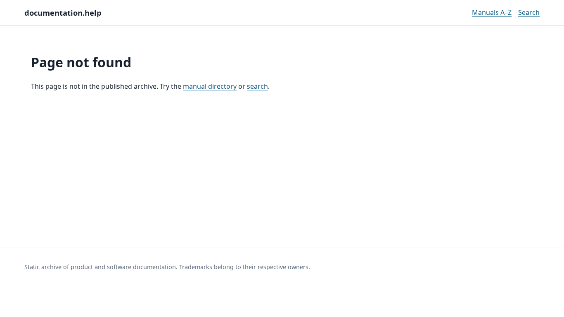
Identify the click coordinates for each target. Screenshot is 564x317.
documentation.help (63, 12)
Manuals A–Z (492, 12)
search (257, 86)
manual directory (210, 86)
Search (529, 12)
